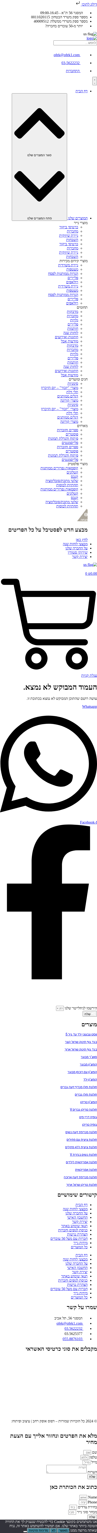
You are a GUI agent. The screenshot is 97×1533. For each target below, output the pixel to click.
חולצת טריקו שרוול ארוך (81, 1185)
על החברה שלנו (76, 1213)
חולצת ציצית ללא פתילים (81, 1147)
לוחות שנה (70, 333)
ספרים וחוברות (67, 430)
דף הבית (82, 1205)
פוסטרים (72, 434)
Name (92, 1497)
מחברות (72, 231)
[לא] (25, 1531)
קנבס (74, 477)
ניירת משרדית (68, 265)
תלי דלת (72, 392)
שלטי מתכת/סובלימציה (61, 481)
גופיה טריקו (89, 1125)
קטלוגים (72, 472)
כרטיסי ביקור (68, 227)
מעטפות (72, 269)
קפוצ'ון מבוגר (88, 1064)
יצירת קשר (80, 1222)
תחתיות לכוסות (67, 485)
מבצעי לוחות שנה (75, 1209)
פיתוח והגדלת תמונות (63, 438)
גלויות (74, 320)
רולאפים (72, 282)
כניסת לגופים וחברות (73, 1230)
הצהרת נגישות (77, 1234)
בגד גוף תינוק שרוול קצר (81, 1042)
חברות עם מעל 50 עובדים (69, 1239)
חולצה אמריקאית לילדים (81, 1162)
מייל (93, 1462)
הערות (92, 1472)
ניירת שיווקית (68, 235)
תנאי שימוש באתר (74, 1226)
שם (94, 1452)
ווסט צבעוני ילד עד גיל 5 (81, 1034)
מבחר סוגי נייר (86, 1512)
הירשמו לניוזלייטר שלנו (80, 1008)
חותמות (72, 329)
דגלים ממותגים (67, 396)
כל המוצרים (79, 1247)
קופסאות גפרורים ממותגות (59, 468)
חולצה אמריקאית (86, 1170)
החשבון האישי (77, 1217)
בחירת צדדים (87, 1507)
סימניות (73, 383)
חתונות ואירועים (66, 337)
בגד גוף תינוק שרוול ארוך (81, 1049)
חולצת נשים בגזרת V (83, 1155)
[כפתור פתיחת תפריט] (94, 81)
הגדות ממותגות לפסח (63, 274)
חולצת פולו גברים (86, 1095)
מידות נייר (80, 1243)
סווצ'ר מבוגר (89, 1057)
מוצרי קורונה (69, 400)
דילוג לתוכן (89, 4)
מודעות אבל (69, 341)
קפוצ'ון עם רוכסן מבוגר (82, 1072)
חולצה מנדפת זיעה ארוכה (80, 1177)
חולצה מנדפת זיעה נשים (81, 1132)
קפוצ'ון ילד (90, 1080)
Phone (92, 1502)
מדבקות (72, 312)
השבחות (72, 240)
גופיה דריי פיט (88, 1117)
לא (53, 1530)
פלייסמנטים (70, 443)
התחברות (73, 71)
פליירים (73, 278)
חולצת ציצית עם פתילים (82, 1140)
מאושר (63, 1530)
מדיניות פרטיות (38, 1530)
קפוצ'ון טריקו (88, 1102)
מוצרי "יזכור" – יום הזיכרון (59, 388)
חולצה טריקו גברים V (83, 1110)
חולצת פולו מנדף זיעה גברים (79, 1087)
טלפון (92, 1457)
